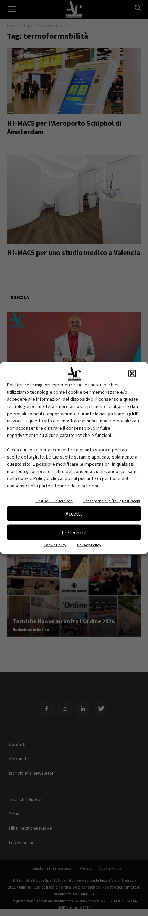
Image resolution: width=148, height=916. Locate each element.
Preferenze (74, 532)
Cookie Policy (55, 544)
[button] (132, 373)
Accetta (74, 513)
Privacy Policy (89, 544)
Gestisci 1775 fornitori (54, 501)
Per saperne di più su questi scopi (111, 501)
